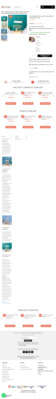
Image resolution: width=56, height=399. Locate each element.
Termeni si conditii (6, 367)
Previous (4, 15)
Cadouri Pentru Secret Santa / (22, 11)
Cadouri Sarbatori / (10, 11)
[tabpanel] (17, 24)
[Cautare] (37, 7)
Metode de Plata (5, 376)
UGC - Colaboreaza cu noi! (7, 379)
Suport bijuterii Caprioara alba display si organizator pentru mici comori (45, 93)
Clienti (22, 363)
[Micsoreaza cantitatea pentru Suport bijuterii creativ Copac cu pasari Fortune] (25, 101)
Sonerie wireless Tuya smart (46, 315)
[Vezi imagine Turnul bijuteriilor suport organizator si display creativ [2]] (4, 32)
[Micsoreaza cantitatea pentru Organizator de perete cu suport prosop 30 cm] (8, 323)
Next (4, 42)
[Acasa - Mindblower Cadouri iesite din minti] (6, 7)
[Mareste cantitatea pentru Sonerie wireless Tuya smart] (48, 323)
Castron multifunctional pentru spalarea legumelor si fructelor (28, 315)
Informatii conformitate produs (6, 302)
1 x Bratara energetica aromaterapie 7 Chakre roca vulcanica (38, 43)
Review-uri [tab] (18, 139)
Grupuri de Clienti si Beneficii (26, 369)
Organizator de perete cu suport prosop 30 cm (10, 315)
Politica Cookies (5, 371)
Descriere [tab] (3, 136)
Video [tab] (17, 136)
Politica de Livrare (6, 374)
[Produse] (43, 7)
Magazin (4, 363)
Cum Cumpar (5, 372)
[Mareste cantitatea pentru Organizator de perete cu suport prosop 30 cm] (12, 323)
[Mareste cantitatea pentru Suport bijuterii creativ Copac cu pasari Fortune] (30, 101)
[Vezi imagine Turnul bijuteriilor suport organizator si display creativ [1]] (4, 26)
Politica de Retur (5, 377)
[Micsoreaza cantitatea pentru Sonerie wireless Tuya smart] (43, 323)
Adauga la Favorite (34, 76)
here (25, 345)
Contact (4, 381)
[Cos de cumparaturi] (52, 6)
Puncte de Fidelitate (24, 367)
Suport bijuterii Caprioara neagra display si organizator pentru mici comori (45, 116)
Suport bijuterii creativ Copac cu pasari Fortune (28, 93)
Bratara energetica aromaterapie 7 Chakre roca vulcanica (11, 93)
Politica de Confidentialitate (8, 369)
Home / (3, 11)
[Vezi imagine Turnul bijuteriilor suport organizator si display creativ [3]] (4, 38)
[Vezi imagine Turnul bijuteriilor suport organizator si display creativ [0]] (4, 19)
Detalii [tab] (16, 137)
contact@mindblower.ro (29, 358)
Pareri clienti (22, 365)
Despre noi (4, 365)
